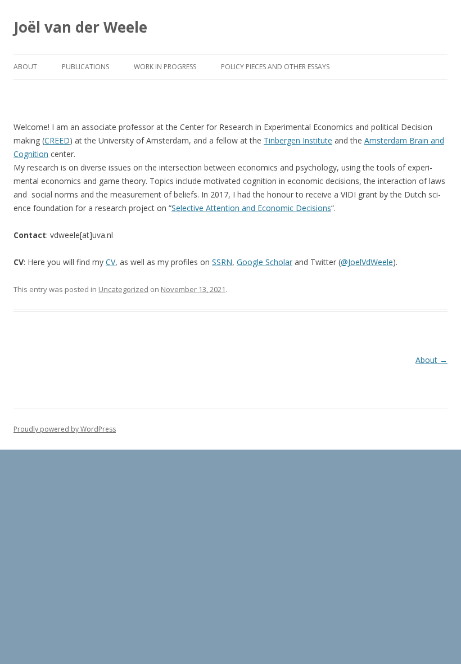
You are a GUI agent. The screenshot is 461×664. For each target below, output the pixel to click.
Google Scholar (264, 262)
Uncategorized (123, 289)
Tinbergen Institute (298, 140)
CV (110, 262)
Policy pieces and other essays (275, 66)
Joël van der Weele (80, 27)
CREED (57, 140)
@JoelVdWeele (367, 262)
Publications (85, 66)
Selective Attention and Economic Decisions (251, 208)
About (25, 66)
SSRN (222, 262)
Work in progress (165, 66)
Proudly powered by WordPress (64, 429)
